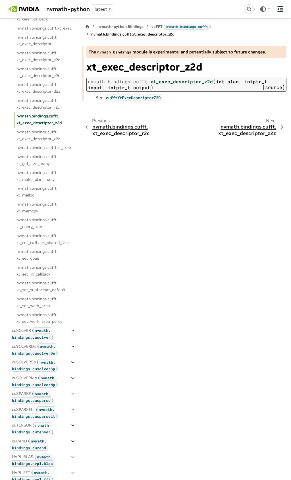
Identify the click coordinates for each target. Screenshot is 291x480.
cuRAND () (30, 444)
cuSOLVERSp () (35, 365)
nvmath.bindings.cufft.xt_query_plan (36, 223)
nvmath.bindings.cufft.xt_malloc (36, 192)
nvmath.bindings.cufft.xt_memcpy (36, 208)
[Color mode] (264, 9)
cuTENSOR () (32, 429)
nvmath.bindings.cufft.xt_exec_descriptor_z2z (38, 135)
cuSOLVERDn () (35, 350)
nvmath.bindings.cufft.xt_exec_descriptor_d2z (38, 88)
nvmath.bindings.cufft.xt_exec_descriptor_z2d (39, 119)
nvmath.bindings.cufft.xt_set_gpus (36, 255)
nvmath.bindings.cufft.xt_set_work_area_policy (39, 318)
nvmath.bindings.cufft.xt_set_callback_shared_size (42, 239)
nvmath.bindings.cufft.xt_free (43, 147)
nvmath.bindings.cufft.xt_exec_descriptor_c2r (38, 72)
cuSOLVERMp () (35, 381)
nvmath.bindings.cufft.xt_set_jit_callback (36, 271)
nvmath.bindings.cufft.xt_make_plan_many (36, 176)
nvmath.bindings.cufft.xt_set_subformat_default (40, 286)
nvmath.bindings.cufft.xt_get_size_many (36, 160)
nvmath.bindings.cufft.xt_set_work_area (36, 302)
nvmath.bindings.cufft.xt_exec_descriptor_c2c (38, 56)
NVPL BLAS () (33, 460)
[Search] (249, 9)
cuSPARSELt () (35, 413)
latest (101, 9)
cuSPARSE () (32, 397)
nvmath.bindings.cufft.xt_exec (44, 28)
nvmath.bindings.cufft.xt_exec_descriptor (36, 41)
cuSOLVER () (32, 334)
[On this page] (280, 9)
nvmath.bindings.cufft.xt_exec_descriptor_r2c (38, 104)
